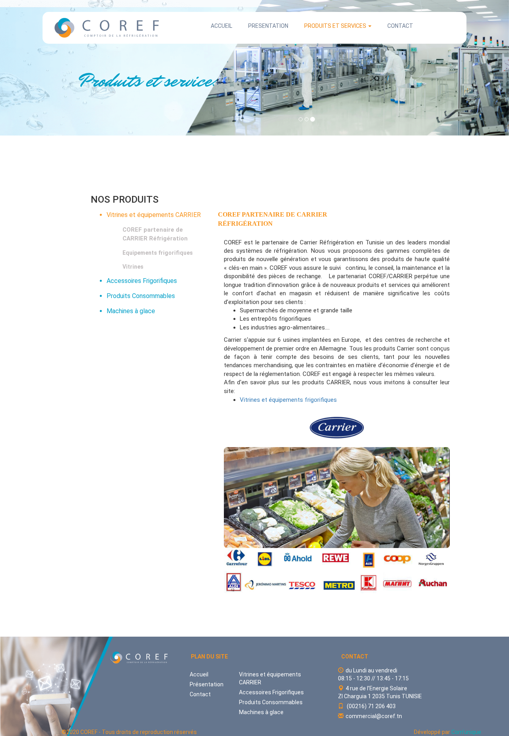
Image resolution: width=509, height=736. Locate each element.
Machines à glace (131, 311)
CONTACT (400, 26)
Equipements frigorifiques (157, 253)
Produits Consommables (141, 296)
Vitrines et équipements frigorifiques (288, 399)
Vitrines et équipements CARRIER (154, 215)
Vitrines (133, 266)
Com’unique (466, 732)
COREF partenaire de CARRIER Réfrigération (155, 234)
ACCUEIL (221, 26)
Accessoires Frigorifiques (142, 281)
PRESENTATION (268, 26)
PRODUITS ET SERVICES (335, 26)
